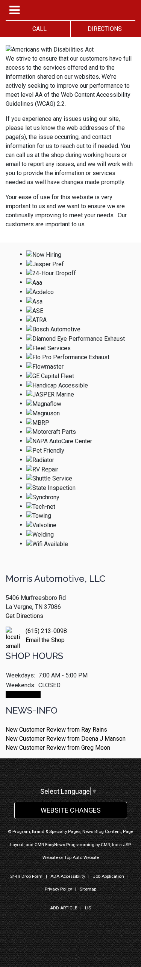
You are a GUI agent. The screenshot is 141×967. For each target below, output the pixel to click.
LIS (88, 908)
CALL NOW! (23, 694)
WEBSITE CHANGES (71, 810)
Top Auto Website (81, 857)
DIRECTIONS (103, 28)
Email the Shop (45, 640)
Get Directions (24, 615)
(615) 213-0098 (46, 630)
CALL (38, 28)
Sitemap (88, 889)
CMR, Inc (109, 844)
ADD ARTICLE (63, 908)
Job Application (108, 876)
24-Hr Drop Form (26, 876)
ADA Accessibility (67, 876)
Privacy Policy (58, 889)
